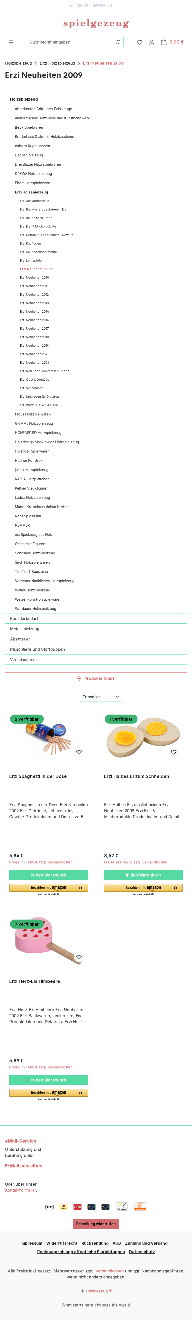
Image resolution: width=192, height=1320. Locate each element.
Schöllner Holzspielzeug (35, 553)
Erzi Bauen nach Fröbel (36, 218)
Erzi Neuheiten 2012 (34, 294)
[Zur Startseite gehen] (96, 24)
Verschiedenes (24, 659)
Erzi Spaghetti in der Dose (38, 776)
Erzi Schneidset (31, 388)
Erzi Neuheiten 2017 (34, 328)
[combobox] (69, 42)
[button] (48, 890)
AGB (116, 1243)
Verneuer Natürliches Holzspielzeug (44, 581)
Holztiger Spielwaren (32, 451)
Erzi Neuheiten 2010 (34, 277)
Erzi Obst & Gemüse (34, 379)
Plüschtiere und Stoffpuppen (37, 649)
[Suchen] (118, 42)
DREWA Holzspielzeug (33, 173)
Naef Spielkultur (28, 516)
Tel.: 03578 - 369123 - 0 (90, 5)
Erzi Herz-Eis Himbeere (34, 981)
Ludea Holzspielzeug (32, 497)
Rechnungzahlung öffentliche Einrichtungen (81, 1251)
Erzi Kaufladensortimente (38, 252)
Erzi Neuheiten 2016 (34, 320)
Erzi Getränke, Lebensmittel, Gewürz (46, 235)
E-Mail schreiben (23, 1165)
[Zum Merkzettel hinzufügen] (79, 752)
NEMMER (22, 525)
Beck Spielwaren (29, 127)
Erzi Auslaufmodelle (34, 201)
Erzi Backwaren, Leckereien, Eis (43, 209)
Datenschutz (142, 1251)
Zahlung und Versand (146, 1243)
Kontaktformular (20, 1190)
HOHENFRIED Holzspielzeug (38, 432)
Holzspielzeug (24, 99)
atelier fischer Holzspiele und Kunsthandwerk (52, 118)
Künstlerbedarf (24, 618)
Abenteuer (20, 638)
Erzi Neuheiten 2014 (34, 311)
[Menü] (11, 42)
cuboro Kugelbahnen (32, 146)
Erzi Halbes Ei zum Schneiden (136, 776)
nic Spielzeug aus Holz (34, 534)
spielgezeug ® (99, 1290)
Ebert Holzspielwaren (32, 183)
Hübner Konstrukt (29, 460)
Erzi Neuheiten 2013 (34, 303)
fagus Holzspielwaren (33, 414)
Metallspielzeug (24, 628)
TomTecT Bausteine (31, 571)
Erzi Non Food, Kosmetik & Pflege (45, 371)
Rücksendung (95, 1243)
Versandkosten (110, 1270)
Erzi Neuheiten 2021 (34, 362)
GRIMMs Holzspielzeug (34, 423)
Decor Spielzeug (29, 155)
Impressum (31, 1243)
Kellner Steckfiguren (31, 488)
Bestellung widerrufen (96, 1224)
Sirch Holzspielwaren (32, 562)
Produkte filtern (100, 678)
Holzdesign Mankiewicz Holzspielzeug (47, 442)
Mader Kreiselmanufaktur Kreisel (41, 507)
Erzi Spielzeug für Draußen (39, 396)
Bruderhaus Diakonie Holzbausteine (44, 136)
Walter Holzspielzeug (32, 590)
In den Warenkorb (48, 874)
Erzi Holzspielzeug (31, 192)
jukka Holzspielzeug (31, 470)
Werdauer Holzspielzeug (35, 608)
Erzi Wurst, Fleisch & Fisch (39, 405)
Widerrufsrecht (62, 1243)
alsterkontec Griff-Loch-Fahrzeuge (43, 109)
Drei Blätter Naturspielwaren (38, 164)
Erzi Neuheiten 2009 (36, 269)
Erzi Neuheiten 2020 (35, 354)
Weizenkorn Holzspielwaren (38, 599)
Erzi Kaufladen (30, 243)
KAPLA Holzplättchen (32, 479)
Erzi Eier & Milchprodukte (38, 226)
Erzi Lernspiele (31, 260)
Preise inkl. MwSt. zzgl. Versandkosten (40, 862)
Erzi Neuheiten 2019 (34, 345)
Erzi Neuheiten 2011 (34, 286)
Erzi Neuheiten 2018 (34, 337)
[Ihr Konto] (152, 42)
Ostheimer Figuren (30, 544)
